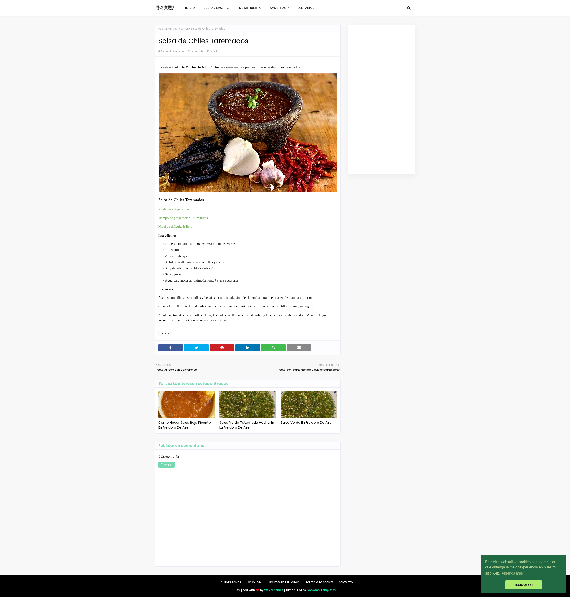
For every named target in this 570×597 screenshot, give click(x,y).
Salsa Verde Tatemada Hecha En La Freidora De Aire (246, 425)
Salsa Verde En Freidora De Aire (306, 422)
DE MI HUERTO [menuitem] (250, 8)
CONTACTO (346, 582)
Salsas (185, 29)
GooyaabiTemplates (321, 590)
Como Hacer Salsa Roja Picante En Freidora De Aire (184, 425)
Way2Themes (273, 590)
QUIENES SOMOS (231, 582)
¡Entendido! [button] (524, 585)
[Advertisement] (382, 99)
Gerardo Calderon (173, 51)
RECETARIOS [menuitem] (304, 8)
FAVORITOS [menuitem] (277, 8)
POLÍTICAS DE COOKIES (320, 582)
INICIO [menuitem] (190, 8)
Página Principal (168, 29)
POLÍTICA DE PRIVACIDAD (284, 582)
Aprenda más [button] (512, 573)
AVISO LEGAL (255, 582)
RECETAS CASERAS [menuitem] (215, 8)
